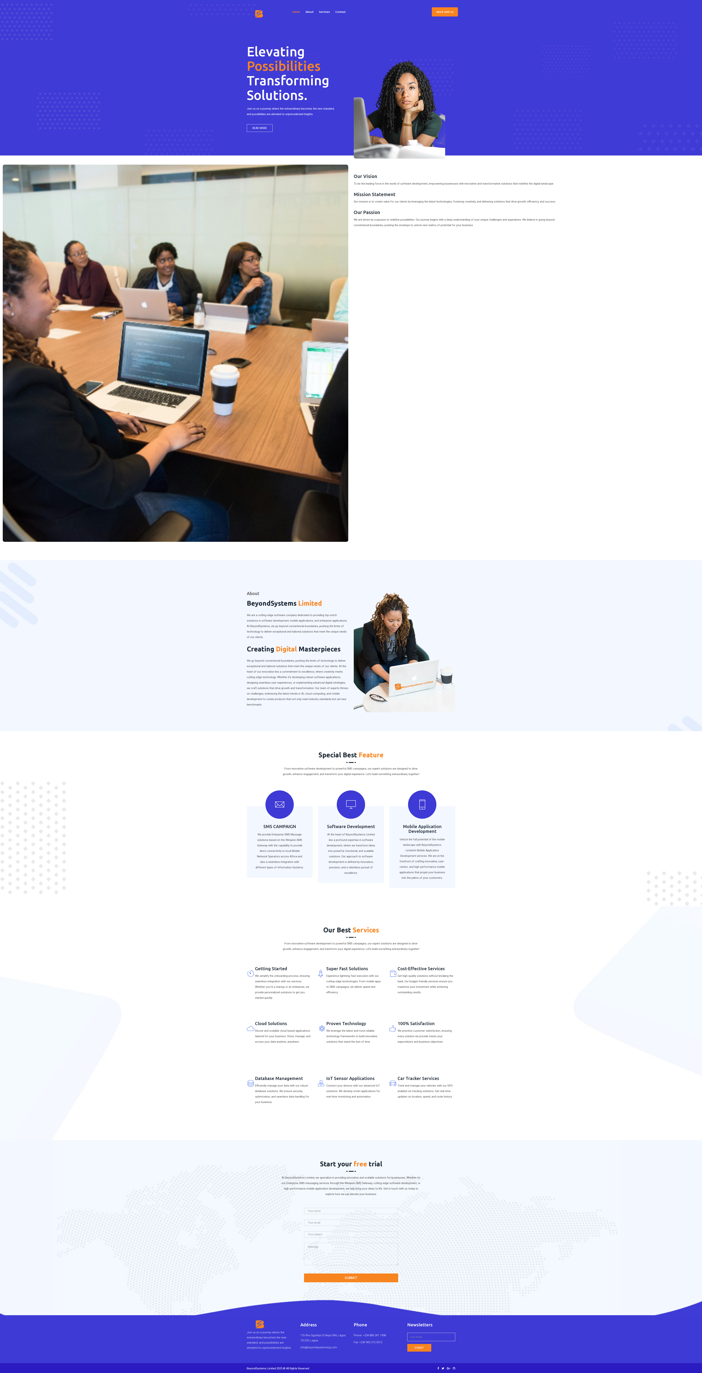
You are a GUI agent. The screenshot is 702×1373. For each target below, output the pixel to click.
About (309, 11)
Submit (351, 1278)
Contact (340, 11)
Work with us (444, 11)
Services (324, 11)
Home (296, 11)
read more (259, 128)
